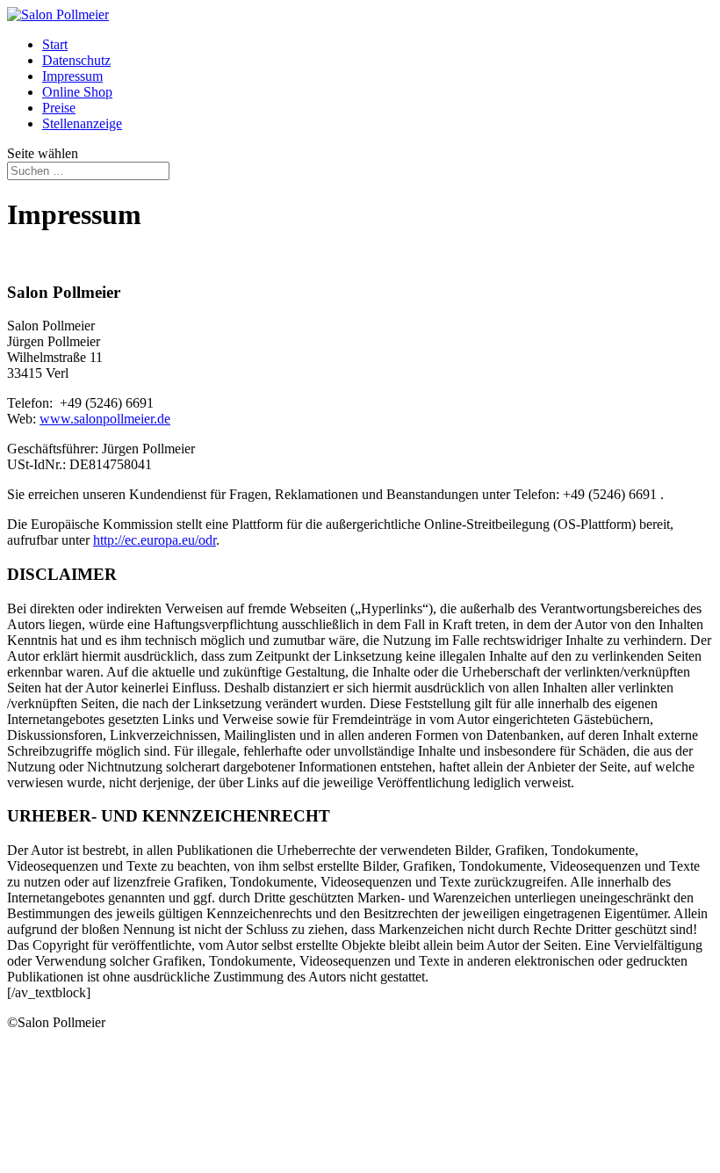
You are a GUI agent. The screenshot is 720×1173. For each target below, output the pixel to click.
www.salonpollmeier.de (105, 418)
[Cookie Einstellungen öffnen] (138, 1157)
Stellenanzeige (82, 123)
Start (55, 44)
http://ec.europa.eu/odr (154, 539)
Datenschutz (76, 60)
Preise (59, 107)
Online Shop (77, 91)
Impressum (72, 76)
